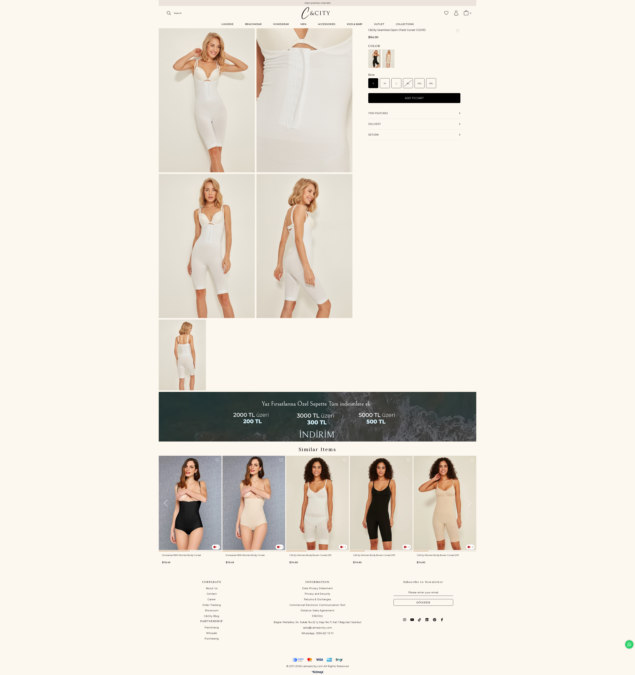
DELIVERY (374, 124)
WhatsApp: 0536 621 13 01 (317, 633)
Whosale (211, 633)
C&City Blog (211, 616)
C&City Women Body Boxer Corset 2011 (310, 555)
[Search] (169, 13)
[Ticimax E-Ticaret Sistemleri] (317, 672)
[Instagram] (404, 619)
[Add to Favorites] (457, 31)
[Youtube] (412, 619)
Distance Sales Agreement (318, 610)
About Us (212, 588)
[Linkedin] (427, 619)
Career (212, 599)
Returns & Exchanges (317, 599)
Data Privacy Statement (317, 588)
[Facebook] (442, 619)
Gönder (423, 602)
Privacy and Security (317, 593)
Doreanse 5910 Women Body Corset (181, 555)
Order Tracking (211, 605)
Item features (378, 113)
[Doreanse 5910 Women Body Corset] (190, 503)
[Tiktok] (419, 619)
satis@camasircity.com (317, 627)
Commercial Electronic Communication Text (317, 605)
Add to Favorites (217, 460)
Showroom (212, 610)
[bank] (317, 660)
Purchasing (212, 638)
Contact (212, 593)
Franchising (212, 627)
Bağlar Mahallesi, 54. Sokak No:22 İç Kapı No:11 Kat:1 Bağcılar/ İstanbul (317, 622)
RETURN (373, 134)
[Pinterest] (434, 619)
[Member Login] (456, 13)
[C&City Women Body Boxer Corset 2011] (317, 503)
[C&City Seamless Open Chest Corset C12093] (374, 58)
